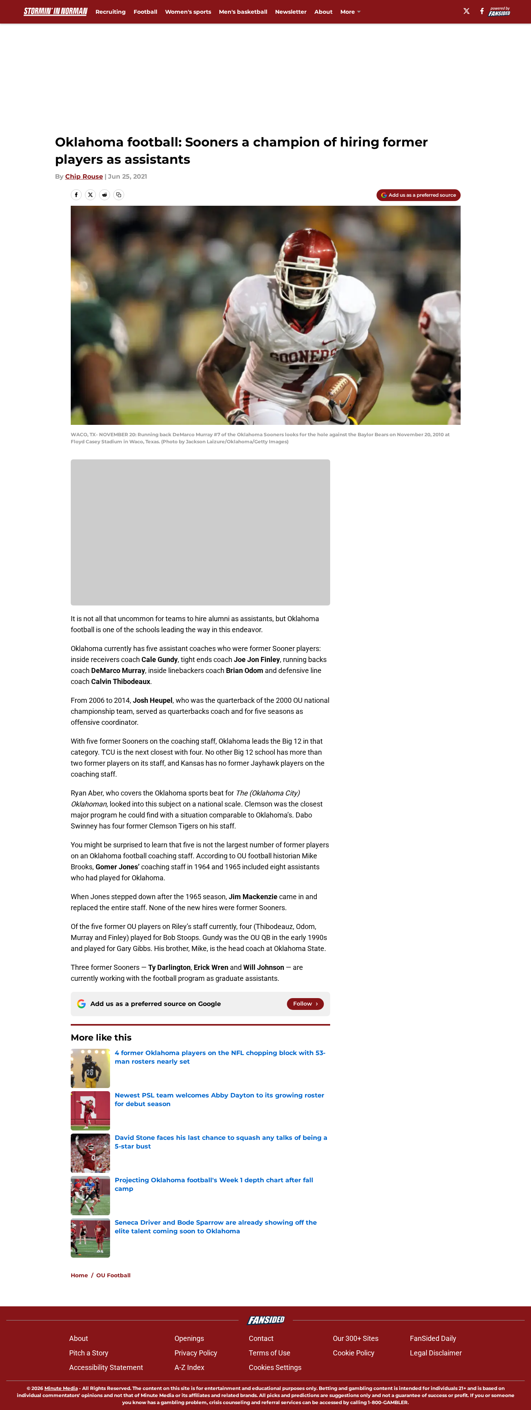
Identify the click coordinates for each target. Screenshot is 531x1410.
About (323, 11)
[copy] (118, 194)
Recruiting (111, 11)
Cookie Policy (354, 1353)
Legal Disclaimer (436, 1353)
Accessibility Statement (106, 1367)
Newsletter (291, 11)
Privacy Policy (196, 1353)
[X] (466, 11)
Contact (261, 1338)
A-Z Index (189, 1367)
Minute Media (61, 1388)
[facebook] (482, 11)
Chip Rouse (84, 176)
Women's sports (188, 11)
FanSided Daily (433, 1338)
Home (79, 1275)
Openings (189, 1338)
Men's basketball (243, 11)
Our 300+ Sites (355, 1338)
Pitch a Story (88, 1353)
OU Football (113, 1275)
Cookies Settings (275, 1367)
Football (145, 11)
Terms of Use (269, 1353)
